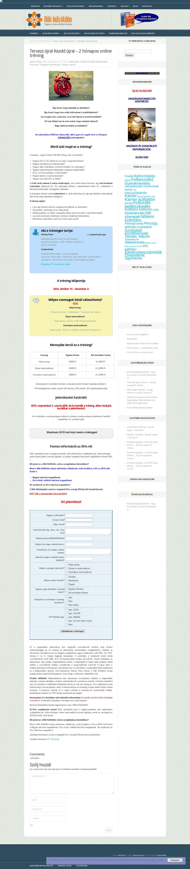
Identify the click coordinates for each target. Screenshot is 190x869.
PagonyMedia (161, 855)
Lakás (155, 209)
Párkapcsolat (134, 223)
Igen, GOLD (74, 610)
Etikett (127, 180)
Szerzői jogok (65, 866)
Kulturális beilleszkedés (97, 62)
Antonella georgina (135, 442)
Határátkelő (132, 339)
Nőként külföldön (139, 218)
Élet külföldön (72, 33)
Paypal (72, 584)
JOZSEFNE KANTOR (136, 427)
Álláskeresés (135, 242)
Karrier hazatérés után (146, 197)
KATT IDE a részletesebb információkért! (48, 494)
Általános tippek (51, 33)
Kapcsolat (147, 6)
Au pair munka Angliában (137, 334)
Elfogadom (175, 860)
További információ (157, 860)
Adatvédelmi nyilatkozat (41, 866)
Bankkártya (73, 580)
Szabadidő (144, 227)
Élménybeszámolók (118, 33)
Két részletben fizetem (78, 593)
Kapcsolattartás (136, 193)
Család (129, 176)
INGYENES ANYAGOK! (53, 6)
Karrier (34, 33)
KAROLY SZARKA (135, 435)
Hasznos (112, 6)
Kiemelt (129, 203)
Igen (70, 597)
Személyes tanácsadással (80, 572)
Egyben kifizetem (76, 589)
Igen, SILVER (74, 613)
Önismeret (34, 65)
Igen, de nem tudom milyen (80, 621)
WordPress (122, 855)
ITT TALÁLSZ (53, 739)
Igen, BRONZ (74, 617)
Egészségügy (144, 176)
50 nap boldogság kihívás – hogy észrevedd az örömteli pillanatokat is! (141, 375)
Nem (71, 601)
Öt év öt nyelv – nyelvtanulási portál (142, 348)
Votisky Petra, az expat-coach (140, 352)
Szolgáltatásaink (76, 6)
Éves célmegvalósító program (140, 407)
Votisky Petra (35, 62)
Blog (135, 6)
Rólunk (125, 6)
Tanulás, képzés (68, 65)
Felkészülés (45, 41)
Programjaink (96, 6)
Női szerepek (138, 215)
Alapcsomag (74, 565)
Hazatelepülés (134, 186)
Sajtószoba (82, 866)
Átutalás (72, 577)
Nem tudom (74, 605)
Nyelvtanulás (135, 213)
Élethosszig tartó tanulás (133, 246)
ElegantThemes (138, 855)
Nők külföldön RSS (143, 494)
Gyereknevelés (137, 183)
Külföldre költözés (94, 33)
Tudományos (132, 239)
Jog (134, 190)
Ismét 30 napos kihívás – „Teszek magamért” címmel (142, 445)
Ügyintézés (133, 258)
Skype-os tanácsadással (79, 568)
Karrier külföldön (140, 199)
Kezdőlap (35, 6)
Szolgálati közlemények (143, 33)
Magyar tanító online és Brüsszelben (142, 343)
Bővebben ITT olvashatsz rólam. (56, 264)
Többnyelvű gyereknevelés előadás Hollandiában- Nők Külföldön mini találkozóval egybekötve (142, 400)
